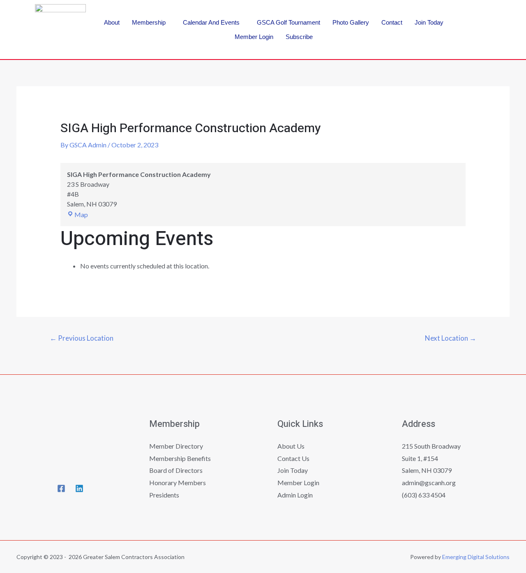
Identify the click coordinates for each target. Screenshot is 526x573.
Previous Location (81, 338)
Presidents (164, 495)
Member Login (254, 36)
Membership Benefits (180, 458)
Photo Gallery (350, 22)
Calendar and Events (211, 22)
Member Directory (176, 446)
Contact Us (293, 458)
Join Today (429, 22)
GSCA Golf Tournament (288, 22)
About (112, 22)
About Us (291, 446)
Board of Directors (176, 470)
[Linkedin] (477, 40)
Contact (391, 22)
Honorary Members (177, 482)
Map (81, 214)
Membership (149, 22)
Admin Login (295, 495)
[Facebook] (477, 15)
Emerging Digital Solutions (476, 556)
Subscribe (299, 36)
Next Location (450, 338)
